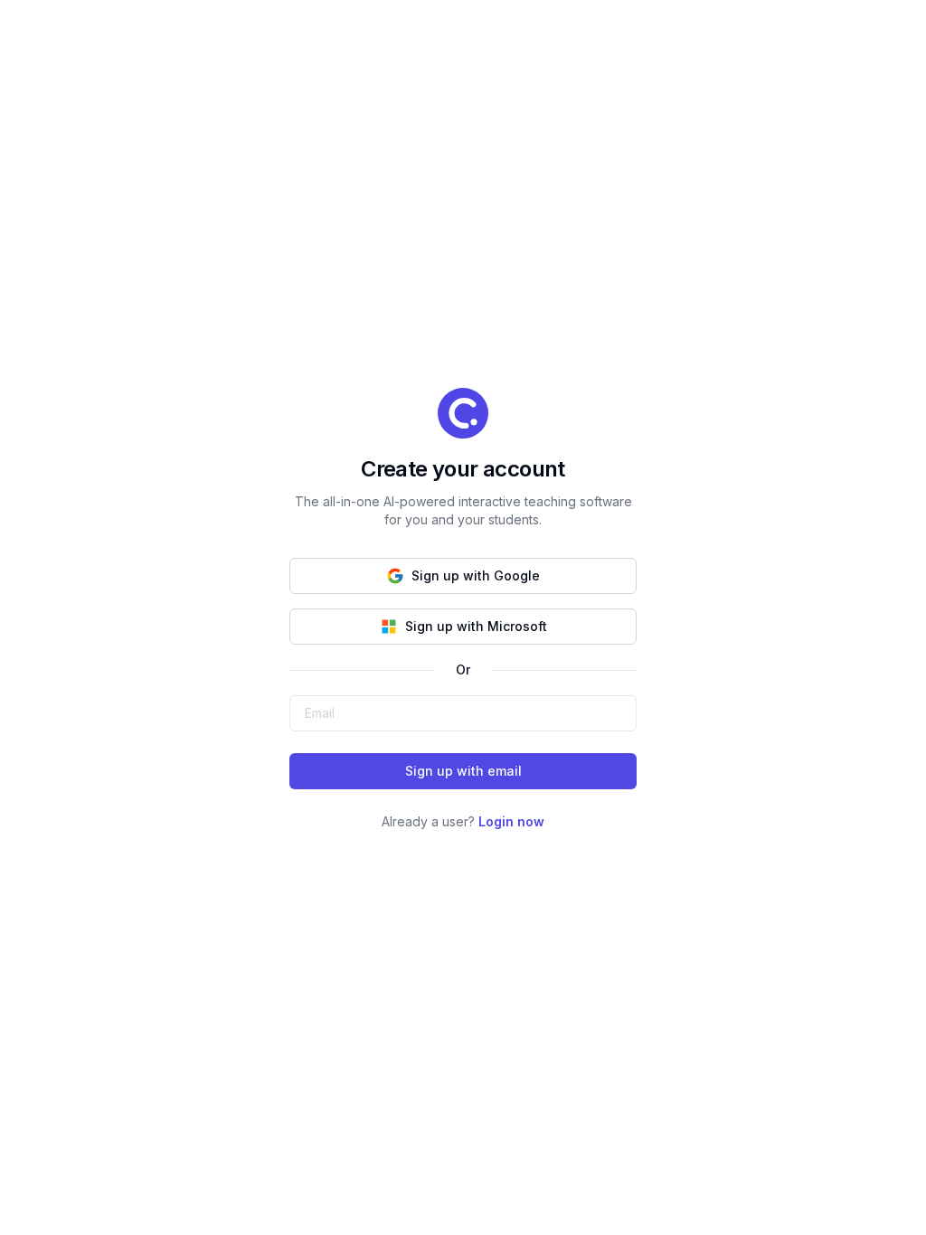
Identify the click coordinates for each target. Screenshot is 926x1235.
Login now (511, 821)
